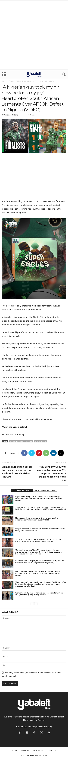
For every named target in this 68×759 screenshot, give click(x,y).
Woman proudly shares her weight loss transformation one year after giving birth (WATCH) (39, 594)
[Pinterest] (39, 453)
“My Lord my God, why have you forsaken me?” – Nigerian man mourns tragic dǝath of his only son (51, 473)
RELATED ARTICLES (21, 490)
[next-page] (35, 603)
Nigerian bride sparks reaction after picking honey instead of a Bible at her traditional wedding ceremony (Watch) (39, 498)
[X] (31, 453)
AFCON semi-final (17, 441)
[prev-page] (32, 603)
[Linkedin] (53, 453)
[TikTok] (34, 733)
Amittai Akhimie (11, 115)
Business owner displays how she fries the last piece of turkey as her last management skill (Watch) (39, 562)
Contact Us (51, 750)
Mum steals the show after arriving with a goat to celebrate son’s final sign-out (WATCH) (36, 519)
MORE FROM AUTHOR (45, 490)
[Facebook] (24, 453)
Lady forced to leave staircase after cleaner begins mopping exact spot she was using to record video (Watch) (37, 573)
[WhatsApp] (46, 453)
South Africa (40, 441)
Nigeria (29, 441)
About (14, 750)
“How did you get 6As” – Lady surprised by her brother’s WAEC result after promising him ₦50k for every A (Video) (40, 508)
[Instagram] (27, 733)
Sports (11, 81)
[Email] (61, 453)
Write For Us (38, 750)
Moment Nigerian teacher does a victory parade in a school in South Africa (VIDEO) (17, 471)
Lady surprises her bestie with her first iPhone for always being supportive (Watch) (40, 530)
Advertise (25, 750)
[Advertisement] (34, 35)
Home (4, 81)
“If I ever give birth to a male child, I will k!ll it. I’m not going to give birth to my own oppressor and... (38, 540)
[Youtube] (48, 733)
